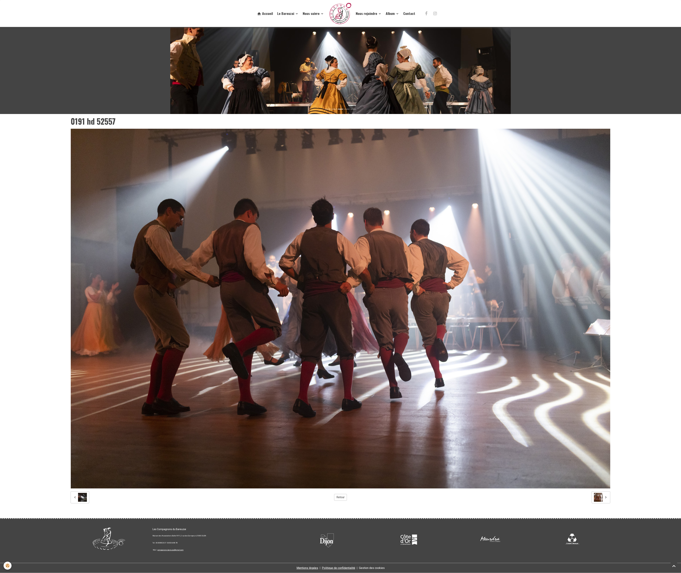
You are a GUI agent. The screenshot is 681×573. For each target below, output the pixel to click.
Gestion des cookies (372, 568)
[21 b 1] (408, 539)
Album (391, 13)
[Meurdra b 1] (490, 539)
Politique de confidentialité (338, 568)
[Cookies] (8, 566)
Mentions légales (307, 568)
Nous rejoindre (367, 13)
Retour (340, 497)
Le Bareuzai (286, 13)
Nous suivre (311, 13)
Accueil (267, 13)
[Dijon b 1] (326, 539)
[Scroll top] (673, 565)
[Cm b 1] (572, 539)
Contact (409, 13)
